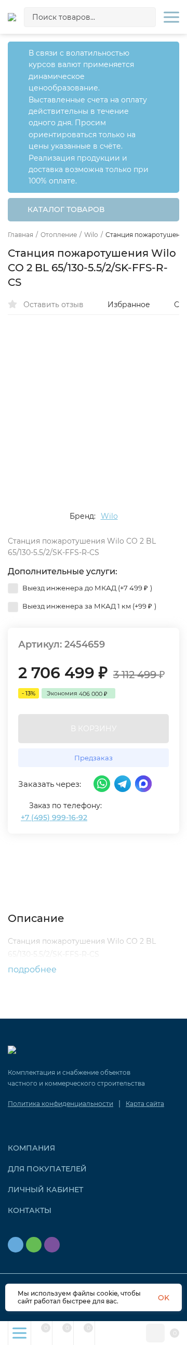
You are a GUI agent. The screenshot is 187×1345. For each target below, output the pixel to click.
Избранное (129, 304)
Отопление (59, 235)
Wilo (91, 235)
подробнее (33, 969)
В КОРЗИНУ (94, 728)
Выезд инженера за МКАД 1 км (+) (88, 606)
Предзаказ (93, 758)
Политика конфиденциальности (60, 1103)
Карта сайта (145, 1103)
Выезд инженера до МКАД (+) (86, 588)
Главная (20, 235)
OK (163, 1297)
